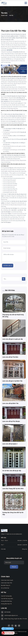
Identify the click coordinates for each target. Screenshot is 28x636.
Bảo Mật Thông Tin (5, 585)
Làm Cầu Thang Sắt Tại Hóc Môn (13, 488)
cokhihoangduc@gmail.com (11, 615)
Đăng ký (14, 566)
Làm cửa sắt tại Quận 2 (9, 444)
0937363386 (7, 612)
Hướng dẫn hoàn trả (6, 603)
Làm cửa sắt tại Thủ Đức (10, 357)
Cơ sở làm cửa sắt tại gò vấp (11, 470)
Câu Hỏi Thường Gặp (6, 596)
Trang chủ (4, 15)
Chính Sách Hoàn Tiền (6, 582)
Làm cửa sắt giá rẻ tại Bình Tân (12, 381)
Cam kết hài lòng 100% (7, 598)
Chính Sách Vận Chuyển (7, 580)
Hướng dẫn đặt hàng (6, 601)
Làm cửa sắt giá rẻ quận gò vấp (12, 339)
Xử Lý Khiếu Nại (5, 588)
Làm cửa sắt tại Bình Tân (10, 403)
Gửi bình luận (6, 265)
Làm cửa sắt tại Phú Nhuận (11, 421)
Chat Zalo (9, 628)
